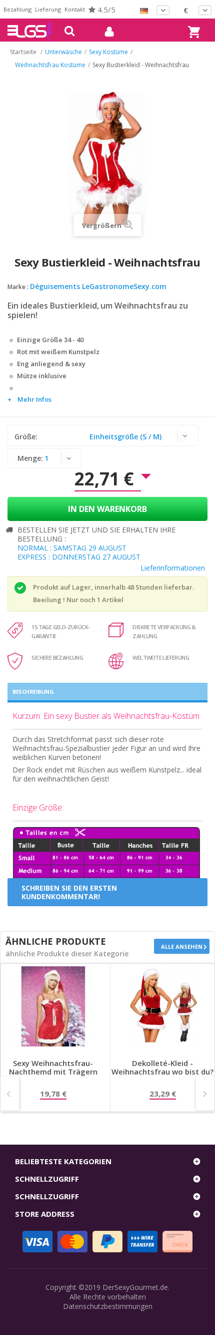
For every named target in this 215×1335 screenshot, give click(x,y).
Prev (9, 1093)
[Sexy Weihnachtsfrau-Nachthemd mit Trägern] (53, 1006)
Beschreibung (33, 691)
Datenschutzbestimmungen (107, 1306)
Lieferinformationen (172, 568)
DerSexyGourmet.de (135, 1287)
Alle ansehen (181, 946)
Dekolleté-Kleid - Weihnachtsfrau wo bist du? (163, 1068)
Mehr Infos (35, 399)
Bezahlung (18, 9)
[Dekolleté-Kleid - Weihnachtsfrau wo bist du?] (162, 1006)
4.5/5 (106, 10)
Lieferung (48, 9)
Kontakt (74, 9)
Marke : (18, 287)
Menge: (30, 458)
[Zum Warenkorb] (192, 23)
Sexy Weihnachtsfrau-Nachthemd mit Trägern (53, 1068)
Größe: (27, 436)
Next (205, 1093)
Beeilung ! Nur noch (64, 599)
